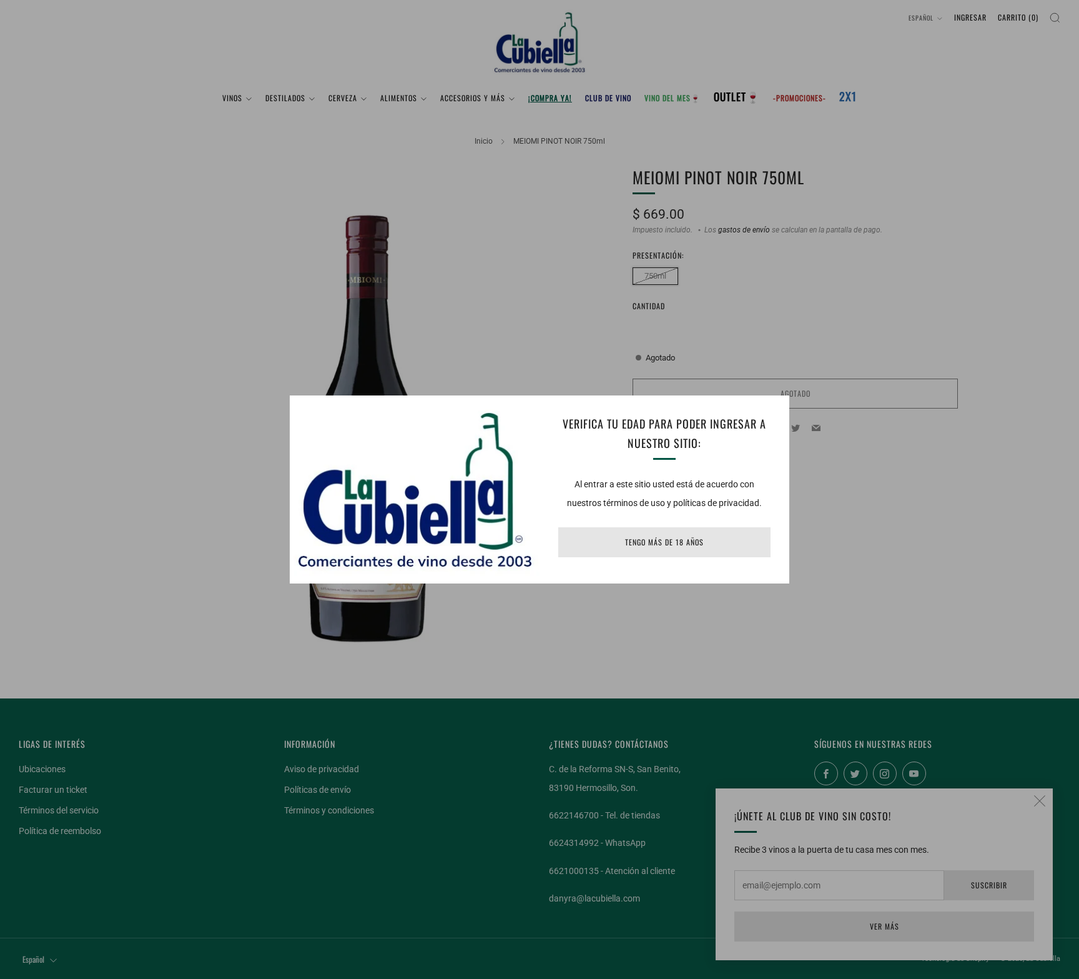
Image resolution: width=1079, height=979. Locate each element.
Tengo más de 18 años (664, 542)
